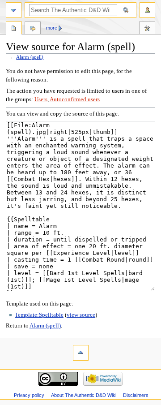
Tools (147, 29)
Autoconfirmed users (75, 99)
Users (40, 99)
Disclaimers (135, 395)
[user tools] (147, 10)
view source (81, 315)
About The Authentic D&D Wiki (83, 395)
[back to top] (81, 353)
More (51, 27)
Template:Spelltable (39, 315)
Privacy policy (29, 395)
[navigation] (13, 10)
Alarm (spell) (29, 57)
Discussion (32, 29)
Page (13, 29)
